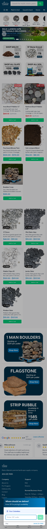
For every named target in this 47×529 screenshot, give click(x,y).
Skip (6, 523)
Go (40, 517)
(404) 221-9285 (38, 523)
